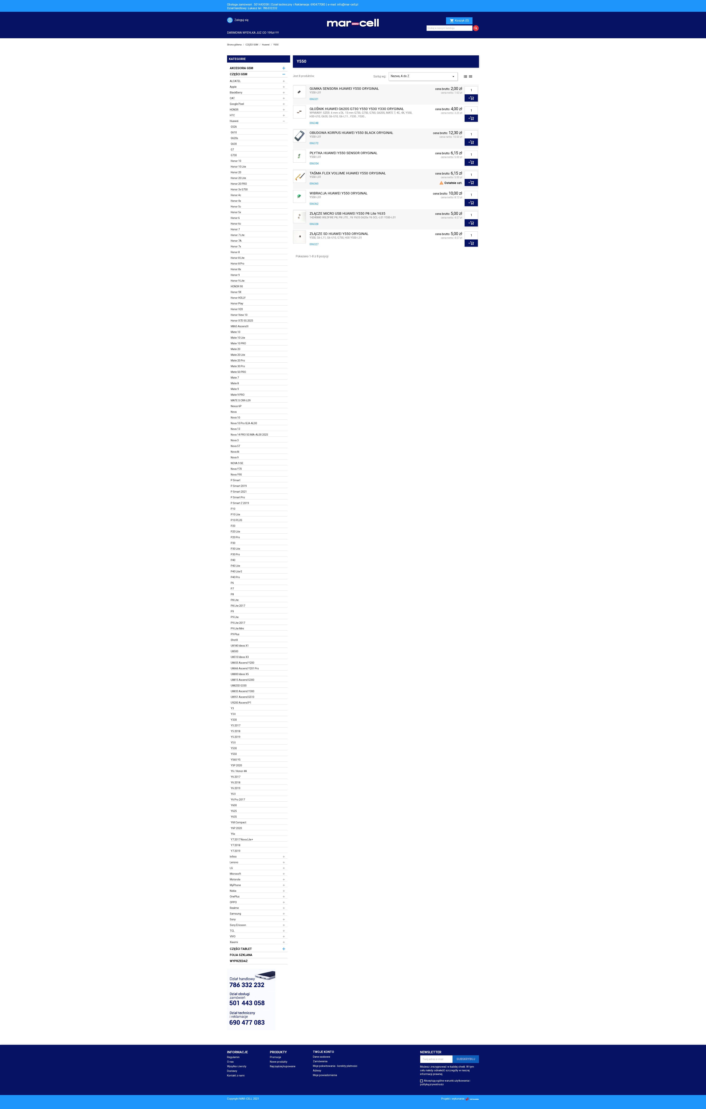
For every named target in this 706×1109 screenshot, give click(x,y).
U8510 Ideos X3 (240, 657)
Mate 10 (235, 332)
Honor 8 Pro (237, 263)
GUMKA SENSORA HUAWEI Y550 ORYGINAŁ (344, 89)
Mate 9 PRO (238, 394)
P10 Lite (235, 514)
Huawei (234, 121)
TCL (232, 930)
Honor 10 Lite (238, 166)
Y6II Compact (238, 822)
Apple (233, 86)
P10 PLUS (236, 520)
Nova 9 (235, 457)
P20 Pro (235, 537)
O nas (230, 1061)
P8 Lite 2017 (238, 605)
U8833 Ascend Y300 (242, 691)
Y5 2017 (235, 725)
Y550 (234, 754)
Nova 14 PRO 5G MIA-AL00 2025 (249, 434)
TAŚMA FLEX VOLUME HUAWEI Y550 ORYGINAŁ (348, 173)
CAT (232, 98)
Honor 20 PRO (239, 183)
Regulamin (233, 1057)
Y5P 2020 (236, 765)
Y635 (234, 816)
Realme (234, 907)
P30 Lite (235, 548)
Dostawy (232, 1070)
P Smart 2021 (239, 491)
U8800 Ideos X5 (240, 674)
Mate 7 (235, 377)
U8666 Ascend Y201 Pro (245, 668)
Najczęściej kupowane (282, 1066)
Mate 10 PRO (238, 343)
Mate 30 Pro (238, 366)
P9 (232, 611)
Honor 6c (236, 223)
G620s (234, 138)
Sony (233, 919)
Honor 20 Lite (238, 178)
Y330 (234, 719)
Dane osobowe (321, 1056)
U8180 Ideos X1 (240, 645)
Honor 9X (236, 292)
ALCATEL (235, 81)
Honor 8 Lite (238, 257)
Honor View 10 (239, 314)
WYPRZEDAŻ (239, 961)
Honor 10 (236, 160)
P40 (233, 560)
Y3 (232, 708)
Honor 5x (236, 212)
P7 (232, 588)
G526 (234, 126)
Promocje (275, 1057)
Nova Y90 (236, 474)
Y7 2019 (235, 850)
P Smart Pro (238, 497)
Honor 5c (236, 206)
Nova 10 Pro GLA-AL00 (244, 423)
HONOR (234, 109)
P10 (233, 508)
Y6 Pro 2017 (238, 799)
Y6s (233, 833)
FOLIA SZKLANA (241, 955)
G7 (232, 149)
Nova (234, 411)
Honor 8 (235, 252)
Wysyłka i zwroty (236, 1066)
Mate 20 (235, 349)
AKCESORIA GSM (241, 68)
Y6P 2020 (236, 828)
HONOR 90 (237, 286)
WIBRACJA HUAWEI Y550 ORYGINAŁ (338, 193)
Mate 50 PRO (238, 371)
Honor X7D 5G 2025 (242, 320)
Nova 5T (235, 446)
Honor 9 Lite (238, 280)
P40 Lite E (236, 571)
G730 (234, 155)
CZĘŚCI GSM (238, 74)
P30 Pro (235, 554)
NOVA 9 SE (237, 463)
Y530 (234, 748)
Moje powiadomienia (325, 1075)
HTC (232, 115)
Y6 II (233, 793)
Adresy (317, 1070)
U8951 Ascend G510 (242, 696)
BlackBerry (236, 92)
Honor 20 (236, 172)
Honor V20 (237, 309)
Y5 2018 (235, 731)
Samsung (235, 913)
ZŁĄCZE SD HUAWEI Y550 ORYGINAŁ (339, 234)
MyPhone (235, 885)
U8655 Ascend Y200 (242, 662)
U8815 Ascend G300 (242, 679)
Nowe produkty (278, 1061)
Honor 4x (236, 200)
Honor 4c (236, 195)
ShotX (234, 639)
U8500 (234, 651)
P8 (232, 594)
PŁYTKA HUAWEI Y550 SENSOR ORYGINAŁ (343, 153)
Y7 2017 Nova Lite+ (242, 839)
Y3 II (233, 714)
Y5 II (233, 742)
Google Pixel (237, 103)
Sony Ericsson (238, 925)
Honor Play (237, 303)
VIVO (233, 936)
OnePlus (235, 896)
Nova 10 (235, 417)
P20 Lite (235, 531)
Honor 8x (236, 269)
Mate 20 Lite (238, 354)
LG (231, 868)
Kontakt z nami (236, 1075)
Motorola (235, 879)
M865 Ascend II (239, 326)
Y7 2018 (235, 845)
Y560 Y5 (235, 759)
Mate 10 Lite (238, 337)
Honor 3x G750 (239, 189)
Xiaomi (234, 942)
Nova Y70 (236, 468)
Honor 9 (235, 275)
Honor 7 (235, 229)
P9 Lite (235, 617)
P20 (233, 525)
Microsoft (235, 873)
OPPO (233, 902)
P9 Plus (235, 634)
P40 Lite (235, 565)
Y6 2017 (235, 776)
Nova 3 (235, 440)
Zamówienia (320, 1061)
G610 (234, 132)
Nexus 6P (236, 406)
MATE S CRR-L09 (241, 400)
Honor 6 (235, 218)
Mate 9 (235, 389)
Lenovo (234, 862)
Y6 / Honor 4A (239, 771)
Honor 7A (236, 240)
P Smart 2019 (239, 486)
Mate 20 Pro (238, 360)
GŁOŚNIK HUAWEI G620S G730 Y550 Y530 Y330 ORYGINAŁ (357, 109)
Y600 (234, 805)
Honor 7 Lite (238, 235)
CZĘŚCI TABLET (241, 949)
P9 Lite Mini (237, 628)
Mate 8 (235, 383)
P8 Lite (235, 600)
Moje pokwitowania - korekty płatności (335, 1065)
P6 (232, 582)
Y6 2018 (235, 782)
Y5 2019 (235, 736)
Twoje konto (323, 1052)
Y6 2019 (235, 788)
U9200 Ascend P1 (241, 702)
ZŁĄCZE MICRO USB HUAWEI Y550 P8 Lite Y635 (347, 214)
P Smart (235, 480)
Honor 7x (236, 246)
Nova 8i (235, 451)
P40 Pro (235, 577)
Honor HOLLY (238, 297)
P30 (233, 543)
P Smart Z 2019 (240, 503)
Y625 (234, 811)
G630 (234, 143)
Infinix (233, 856)
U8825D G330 (239, 685)
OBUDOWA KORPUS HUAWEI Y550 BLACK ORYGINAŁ (351, 133)
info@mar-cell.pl (347, 4)
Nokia (233, 890)
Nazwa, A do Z (423, 76)
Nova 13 (235, 428)
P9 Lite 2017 (238, 622)
